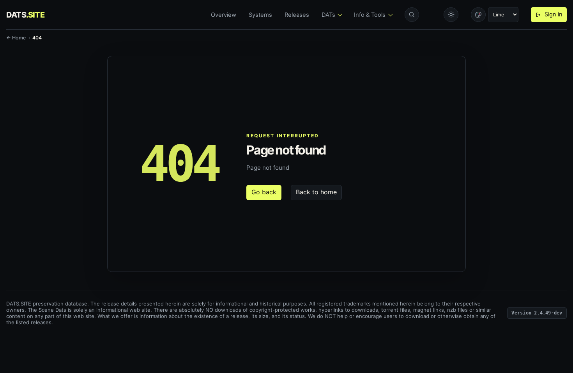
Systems (260, 14)
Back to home (316, 192)
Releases (297, 14)
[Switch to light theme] (451, 14)
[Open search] (412, 14)
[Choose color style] (478, 14)
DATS (25, 15)
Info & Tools (370, 14)
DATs (328, 14)
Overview (223, 14)
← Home (16, 38)
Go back (263, 192)
